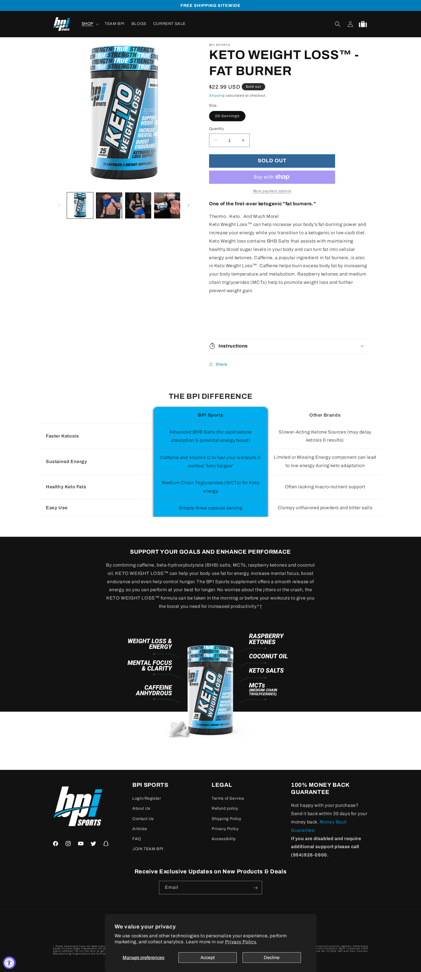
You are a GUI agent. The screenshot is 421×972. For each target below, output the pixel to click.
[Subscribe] (255, 888)
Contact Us (143, 819)
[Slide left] (59, 205)
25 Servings (230, 117)
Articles (139, 829)
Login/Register (146, 799)
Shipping (217, 95)
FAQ (136, 839)
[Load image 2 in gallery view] (109, 205)
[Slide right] (188, 205)
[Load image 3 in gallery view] (138, 205)
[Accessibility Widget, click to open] (9, 962)
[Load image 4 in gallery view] (167, 205)
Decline (272, 957)
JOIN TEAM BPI (148, 849)
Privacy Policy (225, 829)
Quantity (216, 129)
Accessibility (224, 839)
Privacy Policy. (241, 941)
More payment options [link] (272, 191)
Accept (207, 957)
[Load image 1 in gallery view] (80, 205)
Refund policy (225, 809)
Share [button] (221, 364)
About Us (141, 809)
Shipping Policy (226, 819)
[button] (89, 24)
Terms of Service (228, 799)
